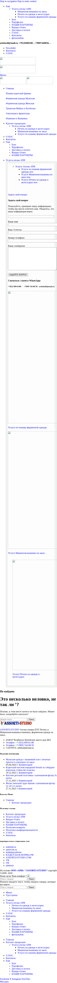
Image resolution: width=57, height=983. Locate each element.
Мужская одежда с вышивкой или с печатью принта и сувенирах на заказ (28, 760)
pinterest (10, 865)
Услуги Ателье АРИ (25, 166)
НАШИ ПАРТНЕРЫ (22, 25)
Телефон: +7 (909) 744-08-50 (20, 745)
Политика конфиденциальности (22, 830)
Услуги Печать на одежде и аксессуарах (34, 181)
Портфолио (17, 22)
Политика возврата (15, 827)
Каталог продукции (21, 802)
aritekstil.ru (11, 847)
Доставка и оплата (21, 30)
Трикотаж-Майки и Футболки (21, 108)
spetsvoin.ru (11, 849)
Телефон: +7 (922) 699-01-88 (20, 742)
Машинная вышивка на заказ (32, 11)
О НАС (15, 32)
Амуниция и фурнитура (18, 113)
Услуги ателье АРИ (21, 9)
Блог (14, 19)
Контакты (16, 35)
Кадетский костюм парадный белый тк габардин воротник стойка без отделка (30, 768)
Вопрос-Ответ (19, 27)
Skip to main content (26, 1)
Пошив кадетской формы (18, 93)
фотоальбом (18, 38)
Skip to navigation (8, 1)
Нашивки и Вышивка (16, 118)
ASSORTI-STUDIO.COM (18, 857)
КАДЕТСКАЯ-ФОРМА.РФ (20, 855)
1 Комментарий (24, 764)
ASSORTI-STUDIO (9, 729)
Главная (10, 800)
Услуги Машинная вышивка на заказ (26, 553)
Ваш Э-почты (15, 229)
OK (7, 863)
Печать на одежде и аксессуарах (34, 14)
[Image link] (16, 724)
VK (7, 860)
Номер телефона (16, 238)
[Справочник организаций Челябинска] (28, 876)
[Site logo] (18, 64)
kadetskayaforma (13, 852)
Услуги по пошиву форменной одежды (37, 17)
